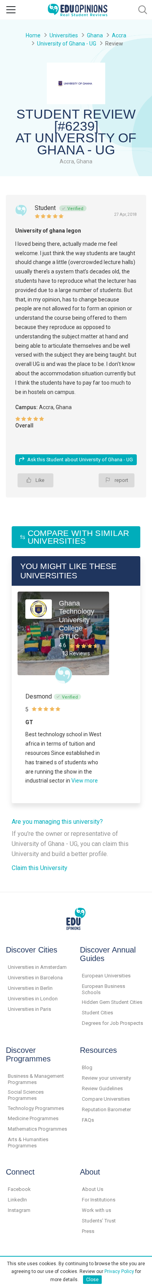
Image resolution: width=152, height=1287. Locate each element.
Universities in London (33, 999)
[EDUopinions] (78, 9)
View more (84, 780)
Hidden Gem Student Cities (112, 1002)
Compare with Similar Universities (78, 537)
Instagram (19, 1210)
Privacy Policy (119, 1271)
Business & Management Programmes (36, 1079)
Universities (63, 35)
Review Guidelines (102, 1088)
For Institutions (98, 1200)
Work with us (96, 1210)
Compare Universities (106, 1099)
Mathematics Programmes (37, 1129)
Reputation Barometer (106, 1109)
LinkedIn (17, 1200)
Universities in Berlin (30, 988)
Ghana (95, 35)
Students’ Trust (99, 1221)
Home (33, 35)
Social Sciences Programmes (26, 1095)
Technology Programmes (36, 1108)
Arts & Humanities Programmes (28, 1142)
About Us (92, 1189)
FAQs (88, 1120)
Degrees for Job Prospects (112, 1023)
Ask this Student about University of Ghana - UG (80, 459)
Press (88, 1231)
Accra (119, 35)
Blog (87, 1067)
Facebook (19, 1189)
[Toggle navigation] (11, 9)
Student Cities (97, 1013)
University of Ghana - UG (66, 43)
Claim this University (39, 868)
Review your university (106, 1078)
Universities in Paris (29, 1009)
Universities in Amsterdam (37, 967)
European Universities (106, 976)
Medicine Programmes (33, 1118)
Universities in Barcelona (35, 978)
